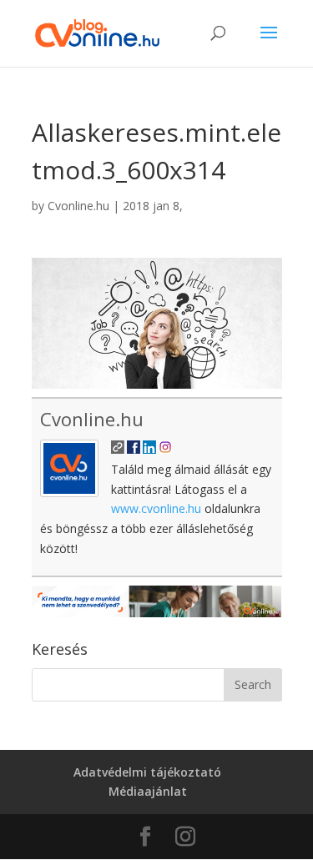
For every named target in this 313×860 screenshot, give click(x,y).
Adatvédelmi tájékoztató (147, 772)
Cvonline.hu (78, 206)
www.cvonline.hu (156, 508)
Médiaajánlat (148, 791)
